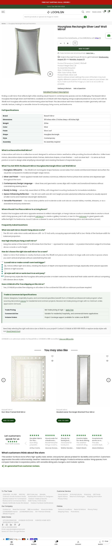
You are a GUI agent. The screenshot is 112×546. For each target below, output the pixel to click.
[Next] (108, 380)
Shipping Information (94, 497)
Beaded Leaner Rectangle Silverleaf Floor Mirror (76, 412)
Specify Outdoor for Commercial (14, 499)
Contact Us (7, 509)
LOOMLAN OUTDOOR (26, 520)
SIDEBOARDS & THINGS (11, 522)
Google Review (19, 531)
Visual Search (63, 494)
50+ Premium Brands (42, 512)
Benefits (43, 494)
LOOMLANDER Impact (10, 512)
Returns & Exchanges (77, 497)
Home (4, 23)
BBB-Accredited (33, 509)
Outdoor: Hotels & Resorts (37, 499)
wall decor (39, 216)
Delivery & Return (64, 88)
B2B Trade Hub (32, 494)
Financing (87, 494)
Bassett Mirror (7, 410)
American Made (47, 509)
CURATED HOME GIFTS (42, 520)
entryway (83, 216)
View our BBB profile (66, 339)
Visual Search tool (13, 331)
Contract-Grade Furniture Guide (14, 497)
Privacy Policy (62, 499)
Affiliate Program (9, 514)
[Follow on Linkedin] (11, 524)
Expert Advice (63, 497)
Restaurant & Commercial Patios (14, 501)
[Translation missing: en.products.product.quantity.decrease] (60, 43)
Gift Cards (96, 494)
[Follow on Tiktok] (19, 524)
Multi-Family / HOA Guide (37, 501)
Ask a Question (80, 88)
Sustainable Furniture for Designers (40, 497)
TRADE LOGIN (96, 12)
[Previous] (3, 380)
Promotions (75, 512)
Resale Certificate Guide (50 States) (16, 503)
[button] (26, 443)
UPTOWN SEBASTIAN (9, 520)
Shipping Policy (63, 512)
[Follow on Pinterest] (15, 524)
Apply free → (90, 53)
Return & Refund (80, 509)
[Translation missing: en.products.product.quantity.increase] (68, 43)
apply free (70, 310)
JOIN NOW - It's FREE (10, 494)
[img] (12, 441)
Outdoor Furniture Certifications (42, 503)
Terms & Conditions (65, 509)
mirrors (23, 301)
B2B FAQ (22, 494)
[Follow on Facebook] (3, 524)
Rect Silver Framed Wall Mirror (13, 412)
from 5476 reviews (12, 444)
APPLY (88, 12)
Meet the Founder (19, 509)
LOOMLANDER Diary (26, 512)
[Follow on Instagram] (7, 524)
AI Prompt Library (76, 494)
